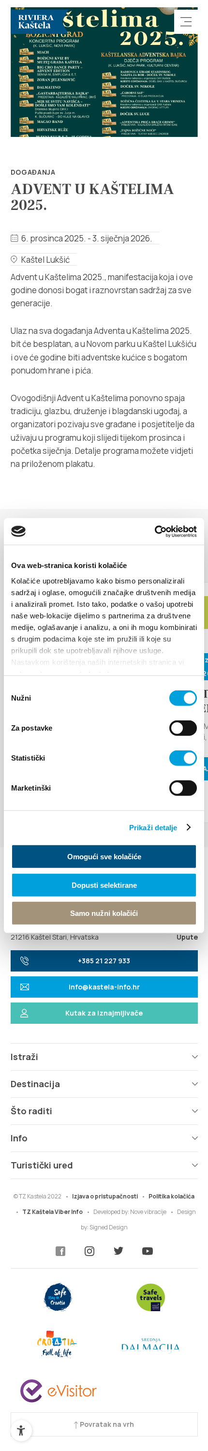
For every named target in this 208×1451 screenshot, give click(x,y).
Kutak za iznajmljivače (104, 1012)
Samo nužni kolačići (104, 913)
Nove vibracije (148, 1212)
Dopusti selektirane (104, 885)
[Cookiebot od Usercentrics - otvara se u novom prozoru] (154, 531)
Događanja (33, 172)
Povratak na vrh (106, 1424)
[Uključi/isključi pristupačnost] (21, 1430)
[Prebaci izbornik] (186, 22)
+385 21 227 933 (104, 960)
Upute (187, 937)
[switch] (183, 728)
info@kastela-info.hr (104, 986)
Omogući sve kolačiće (104, 857)
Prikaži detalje (153, 827)
